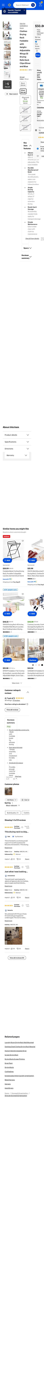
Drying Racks (9, 1067)
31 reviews (16, 700)
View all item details (32, 238)
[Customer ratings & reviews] (27, 691)
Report (27, 859)
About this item (11, 427)
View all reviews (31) (17, 958)
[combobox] (24, 5)
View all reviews (12, 710)
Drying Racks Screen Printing (15, 1059)
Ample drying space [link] (16, 763)
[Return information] (36, 51)
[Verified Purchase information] (22, 827)
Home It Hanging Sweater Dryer (16, 1051)
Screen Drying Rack (11, 1055)
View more (15, 683)
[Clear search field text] (30, 5)
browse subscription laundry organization (19, 1076)
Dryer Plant (9, 1063)
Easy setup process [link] (15, 747)
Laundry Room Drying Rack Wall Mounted (19, 1042)
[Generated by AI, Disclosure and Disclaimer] (14, 779)
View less (18, 776)
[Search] (33, 5)
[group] (29, 69)
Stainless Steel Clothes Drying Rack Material (20, 1047)
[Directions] (27, 449)
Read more (8, 848)
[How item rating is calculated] (27, 704)
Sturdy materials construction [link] (19, 730)
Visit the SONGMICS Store (24, 26)
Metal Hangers (10, 1080)
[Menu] (4, 5)
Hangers (8, 1084)
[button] (25, 145)
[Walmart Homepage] (9, 5)
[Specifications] (27, 442)
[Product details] (27, 435)
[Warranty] (26, 455)
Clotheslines (9, 1071)
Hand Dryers (9, 1088)
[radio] (23, 84)
